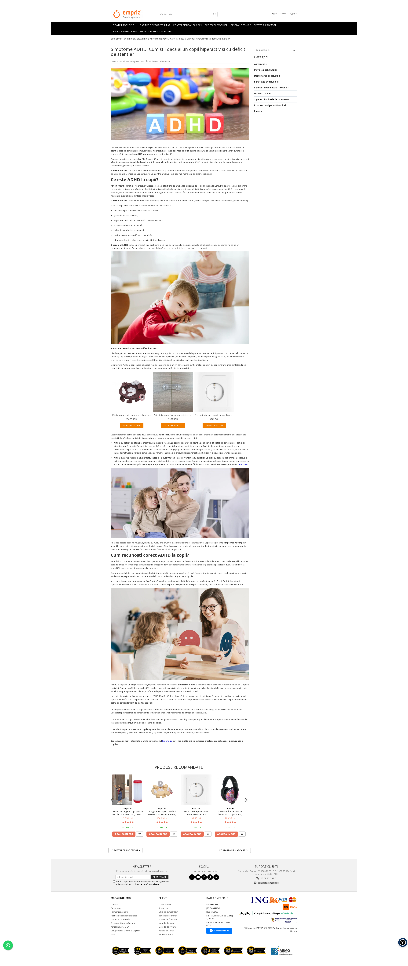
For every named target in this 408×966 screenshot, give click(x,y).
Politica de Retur (166, 930)
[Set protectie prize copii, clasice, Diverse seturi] (196, 789)
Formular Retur (166, 934)
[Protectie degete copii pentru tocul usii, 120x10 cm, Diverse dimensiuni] (127, 789)
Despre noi (116, 908)
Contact (114, 904)
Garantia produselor (121, 919)
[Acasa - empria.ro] (127, 14)
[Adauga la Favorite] (139, 834)
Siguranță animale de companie (271, 99)
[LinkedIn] (204, 877)
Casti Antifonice (240, 25)
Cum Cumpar (165, 904)
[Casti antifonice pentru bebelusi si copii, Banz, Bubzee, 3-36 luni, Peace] (230, 789)
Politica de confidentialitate (124, 915)
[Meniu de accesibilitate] (402, 942)
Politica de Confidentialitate (146, 884)
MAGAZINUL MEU (121, 898)
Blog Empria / (144, 38)
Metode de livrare (167, 926)
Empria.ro (167, 740)
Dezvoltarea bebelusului (267, 75)
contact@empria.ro (268, 882)
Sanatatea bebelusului (266, 81)
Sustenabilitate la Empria (123, 923)
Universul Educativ (160, 31)
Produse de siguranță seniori (270, 105)
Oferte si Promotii (265, 25)
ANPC (113, 934)
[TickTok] (210, 877)
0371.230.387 (268, 878)
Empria (258, 111)
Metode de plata (167, 923)
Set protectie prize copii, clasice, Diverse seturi (196, 813)
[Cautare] (215, 14)
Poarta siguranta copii (187, 25)
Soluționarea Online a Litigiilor (125, 930)
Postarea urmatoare (232, 850)
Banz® (230, 808)
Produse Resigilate (125, 31)
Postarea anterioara (126, 850)
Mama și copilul (262, 93)
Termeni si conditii (119, 911)
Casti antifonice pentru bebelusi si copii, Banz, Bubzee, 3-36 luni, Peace (230, 813)
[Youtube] (198, 877)
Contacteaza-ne (221, 931)
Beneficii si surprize (168, 915)
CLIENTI (163, 898)
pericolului (243, 464)
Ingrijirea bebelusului (265, 69)
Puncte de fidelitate (168, 919)
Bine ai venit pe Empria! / (123, 38)
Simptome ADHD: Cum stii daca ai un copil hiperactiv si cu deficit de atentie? (190, 38)
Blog (142, 31)
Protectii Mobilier (216, 25)
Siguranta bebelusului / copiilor (271, 87)
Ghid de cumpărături (168, 911)
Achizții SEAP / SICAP (120, 926)
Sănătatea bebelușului (159, 61)
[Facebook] (192, 877)
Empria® (128, 808)
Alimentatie (260, 63)
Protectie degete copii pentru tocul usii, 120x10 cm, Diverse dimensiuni (128, 813)
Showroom (164, 908)
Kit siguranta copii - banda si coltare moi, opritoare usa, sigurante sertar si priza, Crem (161, 813)
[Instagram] (216, 877)
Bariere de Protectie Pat (155, 25)
